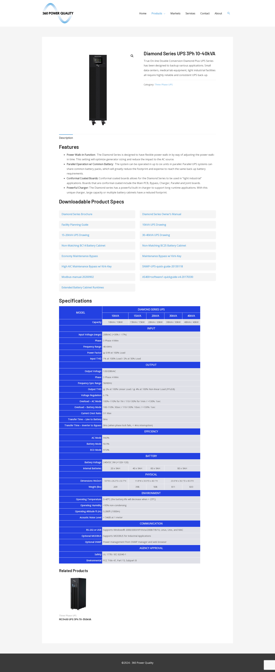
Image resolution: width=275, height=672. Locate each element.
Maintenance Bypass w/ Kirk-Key (161, 256)
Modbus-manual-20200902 (78, 277)
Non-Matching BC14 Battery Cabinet (83, 245)
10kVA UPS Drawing (154, 224)
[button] (132, 56)
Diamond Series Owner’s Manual (161, 214)
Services (190, 13)
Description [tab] (66, 138)
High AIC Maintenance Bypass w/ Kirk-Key (87, 266)
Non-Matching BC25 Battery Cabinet (164, 245)
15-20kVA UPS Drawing (75, 235)
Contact (205, 13)
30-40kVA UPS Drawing (156, 235)
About (218, 13)
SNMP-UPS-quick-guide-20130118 (162, 266)
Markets (175, 13)
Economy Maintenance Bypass (80, 256)
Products (157, 13)
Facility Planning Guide (75, 224)
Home (142, 13)
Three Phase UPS (164, 84)
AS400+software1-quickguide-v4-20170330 (167, 277)
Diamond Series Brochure (77, 214)
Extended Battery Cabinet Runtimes (83, 287)
